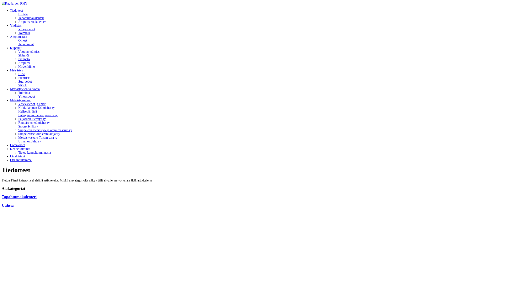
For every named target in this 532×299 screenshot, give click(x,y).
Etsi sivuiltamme (21, 160)
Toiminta (24, 33)
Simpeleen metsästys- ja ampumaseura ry (45, 130)
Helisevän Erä (27, 111)
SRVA (22, 85)
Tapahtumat (26, 44)
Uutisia (23, 14)
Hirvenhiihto (26, 66)
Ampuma (24, 63)
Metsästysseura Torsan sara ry (37, 137)
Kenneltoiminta (20, 149)
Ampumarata (18, 36)
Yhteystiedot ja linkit (32, 104)
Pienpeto (24, 59)
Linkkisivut (17, 156)
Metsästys (16, 70)
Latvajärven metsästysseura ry (38, 115)
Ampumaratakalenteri (32, 21)
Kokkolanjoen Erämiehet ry (36, 107)
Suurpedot (25, 81)
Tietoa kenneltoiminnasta (34, 152)
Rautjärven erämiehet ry (34, 122)
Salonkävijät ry (28, 126)
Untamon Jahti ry (29, 141)
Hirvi (21, 74)
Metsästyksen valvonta (25, 89)
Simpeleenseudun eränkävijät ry (39, 134)
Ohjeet (22, 40)
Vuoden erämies (28, 51)
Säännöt (23, 55)
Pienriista (24, 78)
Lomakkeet (17, 145)
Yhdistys (16, 25)
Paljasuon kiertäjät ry (32, 119)
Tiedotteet (16, 10)
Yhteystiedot (26, 29)
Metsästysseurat (20, 100)
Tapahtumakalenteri (31, 18)
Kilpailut (15, 48)
